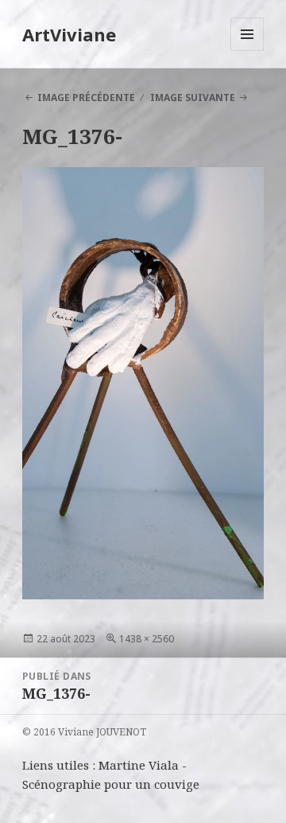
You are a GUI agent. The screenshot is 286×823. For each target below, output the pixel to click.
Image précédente (86, 97)
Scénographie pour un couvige (110, 784)
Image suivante (192, 97)
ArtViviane (69, 34)
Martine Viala (139, 765)
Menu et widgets (247, 50)
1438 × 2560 (146, 639)
